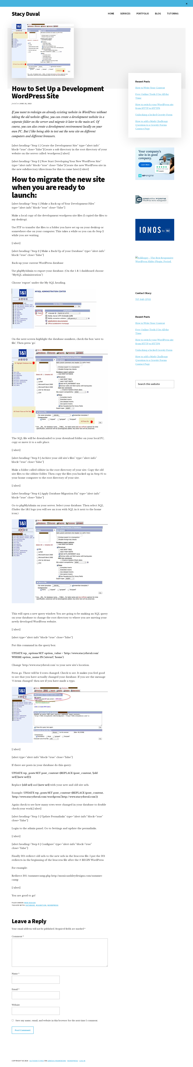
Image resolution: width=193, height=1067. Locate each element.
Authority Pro (37, 1061)
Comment (18, 936)
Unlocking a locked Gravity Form (153, 114)
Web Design (30, 903)
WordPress (72, 1061)
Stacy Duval (26, 13)
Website (16, 1005)
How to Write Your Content (150, 87)
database (30, 905)
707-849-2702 (143, 299)
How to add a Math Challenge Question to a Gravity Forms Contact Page (151, 125)
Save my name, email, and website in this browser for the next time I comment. (57, 1020)
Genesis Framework (56, 1061)
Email (15, 989)
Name (15, 973)
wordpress (52, 905)
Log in (82, 1061)
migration (41, 905)
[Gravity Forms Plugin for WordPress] (151, 203)
